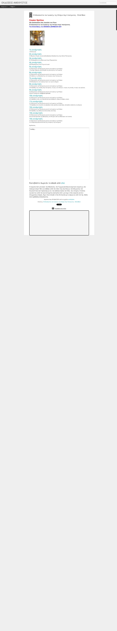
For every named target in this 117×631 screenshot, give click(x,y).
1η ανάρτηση (35, 49)
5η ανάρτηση (35, 66)
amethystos (71, 199)
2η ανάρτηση (35, 53)
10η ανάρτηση (35, 95)
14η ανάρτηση (35, 118)
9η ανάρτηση (35, 89)
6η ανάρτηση (35, 72)
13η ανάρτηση (35, 112)
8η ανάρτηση (35, 83)
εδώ (63, 182)
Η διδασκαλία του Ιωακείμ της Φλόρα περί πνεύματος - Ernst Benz (59, 15)
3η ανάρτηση (35, 58)
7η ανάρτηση (35, 78)
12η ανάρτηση (35, 107)
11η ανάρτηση (35, 101)
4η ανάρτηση (35, 62)
